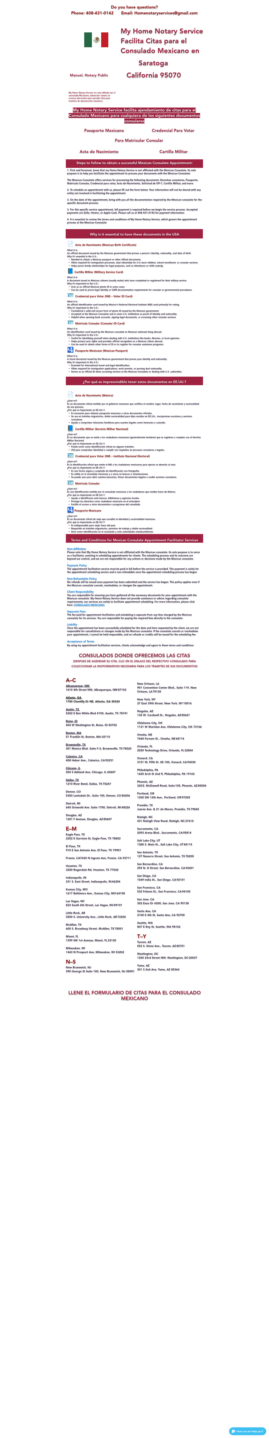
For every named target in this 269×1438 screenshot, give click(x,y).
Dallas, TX (72, 779)
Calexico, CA (74, 756)
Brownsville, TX (76, 744)
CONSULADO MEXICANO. (89, 604)
